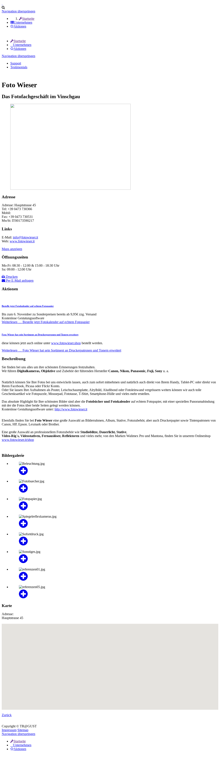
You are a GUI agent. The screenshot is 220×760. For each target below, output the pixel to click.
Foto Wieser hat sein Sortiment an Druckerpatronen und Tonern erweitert (40, 334)
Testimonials (18, 67)
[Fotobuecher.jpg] (114, 488)
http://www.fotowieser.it (71, 409)
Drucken (11, 276)
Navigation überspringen (18, 11)
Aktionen (20, 48)
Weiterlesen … (46, 322)
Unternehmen (22, 45)
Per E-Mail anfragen (19, 280)
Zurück (7, 715)
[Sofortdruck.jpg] (114, 541)
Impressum (9, 730)
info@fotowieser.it (25, 237)
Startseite (20, 41)
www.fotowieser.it (22, 241)
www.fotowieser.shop (66, 343)
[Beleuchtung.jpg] (114, 471)
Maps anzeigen (12, 249)
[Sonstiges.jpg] (114, 559)
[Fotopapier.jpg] (114, 506)
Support (15, 63)
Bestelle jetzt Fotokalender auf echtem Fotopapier (28, 306)
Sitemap (22, 730)
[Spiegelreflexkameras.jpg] (114, 523)
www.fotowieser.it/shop (18, 440)
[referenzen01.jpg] (114, 576)
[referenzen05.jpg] (114, 594)
